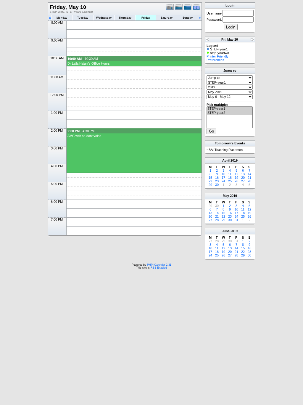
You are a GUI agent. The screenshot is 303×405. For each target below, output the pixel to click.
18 (230, 177)
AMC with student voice (84, 136)
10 (223, 174)
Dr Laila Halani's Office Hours (88, 63)
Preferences (215, 60)
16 (217, 177)
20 (243, 177)
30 (217, 184)
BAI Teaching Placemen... (227, 150)
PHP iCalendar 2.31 (159, 264)
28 (249, 181)
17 (223, 177)
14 (249, 174)
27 (243, 181)
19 (236, 177)
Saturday (167, 17)
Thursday (125, 17)
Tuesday (82, 17)
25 (230, 181)
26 (236, 181)
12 (236, 174)
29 (210, 184)
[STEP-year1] (229, 109)
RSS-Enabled (159, 267)
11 (229, 174)
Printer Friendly (217, 56)
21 (249, 177)
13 (243, 174)
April (226, 160)
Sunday (188, 17)
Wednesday (104, 17)
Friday (145, 17)
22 (210, 181)
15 (210, 177)
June (226, 231)
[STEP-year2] (229, 113)
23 (217, 181)
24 (223, 181)
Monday (62, 17)
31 (236, 220)
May (226, 195)
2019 (234, 160)
